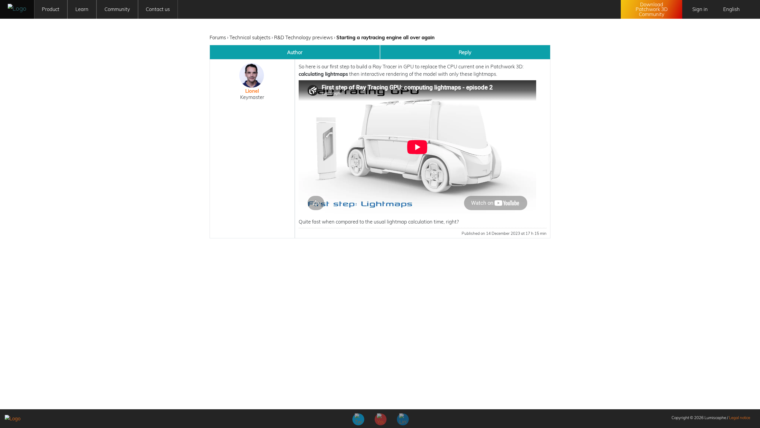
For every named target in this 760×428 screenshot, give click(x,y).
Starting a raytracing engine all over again (385, 37)
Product (50, 9)
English (731, 9)
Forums (218, 37)
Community (117, 9)
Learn (81, 9)
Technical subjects (249, 37)
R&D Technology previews (303, 37)
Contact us (158, 9)
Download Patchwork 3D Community (652, 9)
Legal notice (739, 417)
